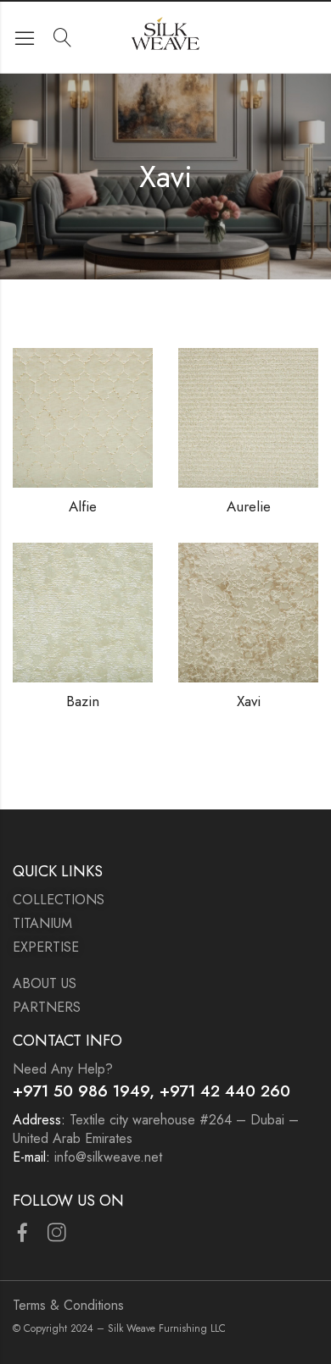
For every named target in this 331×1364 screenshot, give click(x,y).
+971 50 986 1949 (81, 1091)
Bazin (82, 701)
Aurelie (249, 506)
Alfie (83, 506)
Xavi (249, 701)
